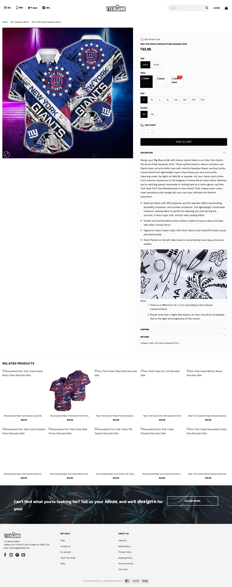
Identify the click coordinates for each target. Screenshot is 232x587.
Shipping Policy (125, 557)
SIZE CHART (150, 125)
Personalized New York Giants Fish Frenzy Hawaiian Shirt (70, 415)
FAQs (62, 540)
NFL (9, 7)
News (62, 563)
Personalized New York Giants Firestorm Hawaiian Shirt (162, 473)
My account (65, 552)
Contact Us (65, 546)
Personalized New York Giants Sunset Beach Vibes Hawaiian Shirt (24, 415)
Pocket (144, 107)
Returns (144, 336)
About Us (122, 540)
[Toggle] (224, 151)
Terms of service (125, 563)
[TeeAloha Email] (23, 555)
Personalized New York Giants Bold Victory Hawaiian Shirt (70, 473)
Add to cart (184, 142)
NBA (21, 7)
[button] (216, 7)
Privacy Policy (124, 552)
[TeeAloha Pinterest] (17, 555)
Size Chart (123, 569)
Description (146, 152)
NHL (48, 7)
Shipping (144, 329)
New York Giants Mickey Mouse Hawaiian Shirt (208, 415)
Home (5, 22)
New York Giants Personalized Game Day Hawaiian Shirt (208, 473)
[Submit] (206, 8)
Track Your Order (68, 557)
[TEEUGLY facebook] (5, 555)
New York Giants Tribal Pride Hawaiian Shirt (116, 415)
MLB (35, 8)
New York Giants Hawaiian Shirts (46, 22)
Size (142, 93)
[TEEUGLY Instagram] (11, 555)
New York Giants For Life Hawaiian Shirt (162, 415)
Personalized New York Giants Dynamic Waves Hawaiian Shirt (24, 473)
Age (142, 58)
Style (143, 72)
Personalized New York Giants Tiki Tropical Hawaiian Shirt (116, 473)
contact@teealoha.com (19, 547)
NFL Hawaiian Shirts (20, 22)
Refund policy (124, 546)
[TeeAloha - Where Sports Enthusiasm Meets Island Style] (116, 8)
